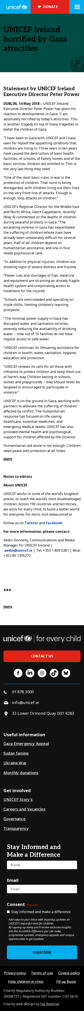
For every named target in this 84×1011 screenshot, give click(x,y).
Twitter (31, 523)
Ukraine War (14, 762)
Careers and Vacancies (24, 809)
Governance (14, 818)
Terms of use (42, 973)
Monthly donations (20, 772)
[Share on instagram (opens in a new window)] (42, 673)
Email (13, 880)
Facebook (54, 523)
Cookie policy (69, 973)
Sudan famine (16, 753)
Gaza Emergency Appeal (26, 743)
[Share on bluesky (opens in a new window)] (66, 673)
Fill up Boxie (66, 981)
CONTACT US (42, 656)
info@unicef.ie (25, 702)
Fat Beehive (49, 1004)
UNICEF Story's (18, 799)
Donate (50, 6)
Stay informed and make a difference (41, 911)
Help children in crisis (26, 981)
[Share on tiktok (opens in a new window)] (54, 673)
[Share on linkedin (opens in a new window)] (30, 673)
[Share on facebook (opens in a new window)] (18, 673)
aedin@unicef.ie (18, 550)
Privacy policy (15, 973)
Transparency (16, 828)
